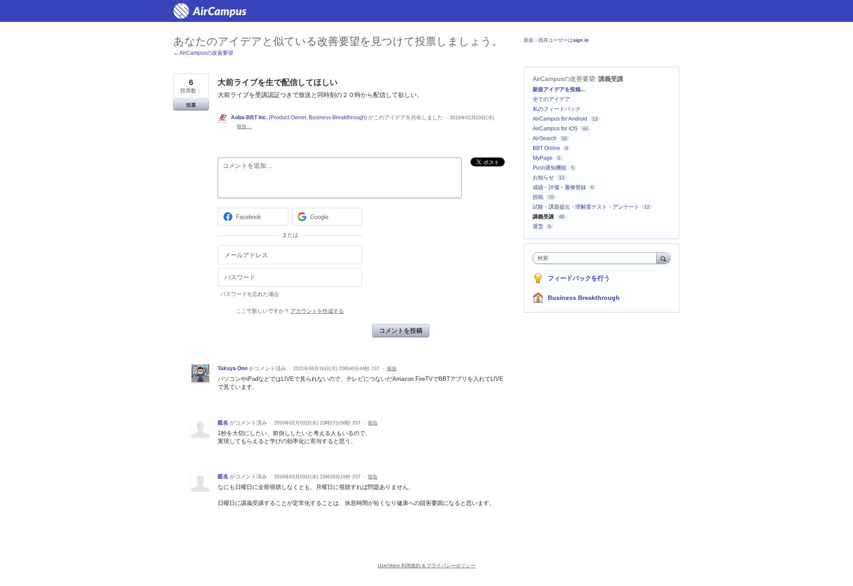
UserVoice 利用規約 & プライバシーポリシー (426, 565)
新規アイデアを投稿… (559, 89)
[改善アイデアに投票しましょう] (210, 11)
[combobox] (597, 258)
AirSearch (545, 138)
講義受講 (610, 78)
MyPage (543, 158)
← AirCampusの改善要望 (203, 53)
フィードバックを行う (579, 278)
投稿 (538, 197)
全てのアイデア (551, 99)
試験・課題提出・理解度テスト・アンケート (586, 207)
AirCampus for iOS (555, 128)
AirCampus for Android (560, 119)
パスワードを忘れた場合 (249, 294)
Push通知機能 (549, 168)
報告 (392, 368)
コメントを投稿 (401, 330)
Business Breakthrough (584, 297)
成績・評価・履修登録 (559, 187)
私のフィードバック (557, 109)
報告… (244, 126)
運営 (538, 226)
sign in (581, 40)
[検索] (663, 257)
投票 (191, 105)
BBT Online (546, 148)
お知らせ (543, 177)
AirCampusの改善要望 (564, 78)
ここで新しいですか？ (290, 311)
